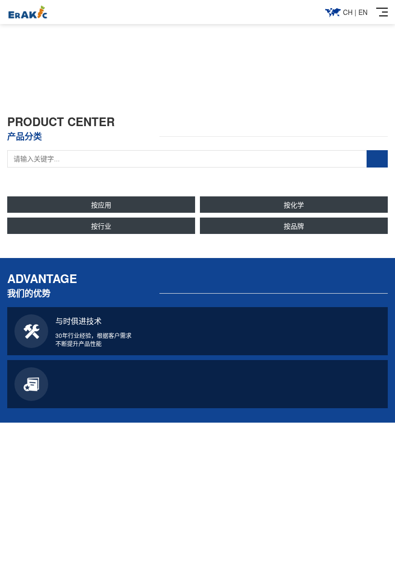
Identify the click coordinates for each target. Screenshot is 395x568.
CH (348, 12)
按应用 (101, 204)
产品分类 (148, 561)
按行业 (101, 226)
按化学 (294, 204)
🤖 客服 (388, 284)
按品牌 (294, 226)
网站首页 (49, 561)
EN (363, 12)
